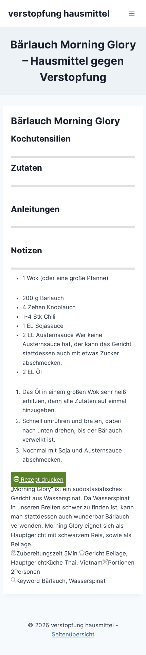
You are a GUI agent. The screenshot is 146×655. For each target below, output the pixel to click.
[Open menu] (131, 13)
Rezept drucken (41, 479)
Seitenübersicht (73, 634)
